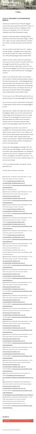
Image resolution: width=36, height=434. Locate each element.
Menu (19, 12)
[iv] (18, 51)
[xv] (18, 117)
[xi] (28, 90)
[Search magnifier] (31, 420)
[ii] (24, 36)
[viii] (30, 70)
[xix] (19, 149)
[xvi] (16, 123)
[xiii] (30, 104)
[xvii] (7, 128)
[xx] (3, 397)
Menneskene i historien (12, 3)
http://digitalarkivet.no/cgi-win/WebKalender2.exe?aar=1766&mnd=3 (19, 394)
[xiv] (8, 113)
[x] (32, 85)
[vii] (15, 68)
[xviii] (16, 147)
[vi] (7, 64)
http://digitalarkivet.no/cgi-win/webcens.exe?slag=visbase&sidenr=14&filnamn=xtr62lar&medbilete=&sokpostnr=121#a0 (18, 377)
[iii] (26, 38)
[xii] (23, 98)
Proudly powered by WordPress (11, 430)
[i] (28, 23)
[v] (16, 55)
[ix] (27, 81)
